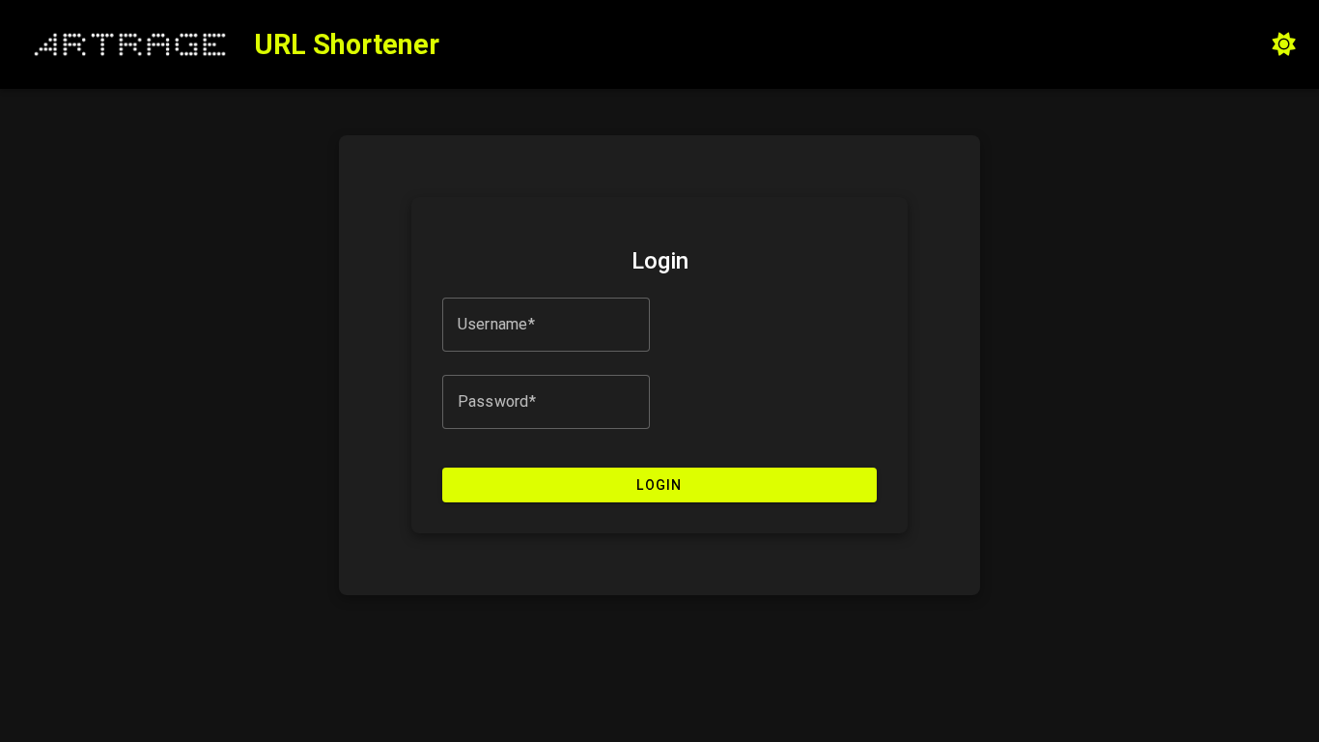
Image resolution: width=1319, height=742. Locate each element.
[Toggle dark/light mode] (1284, 44)
